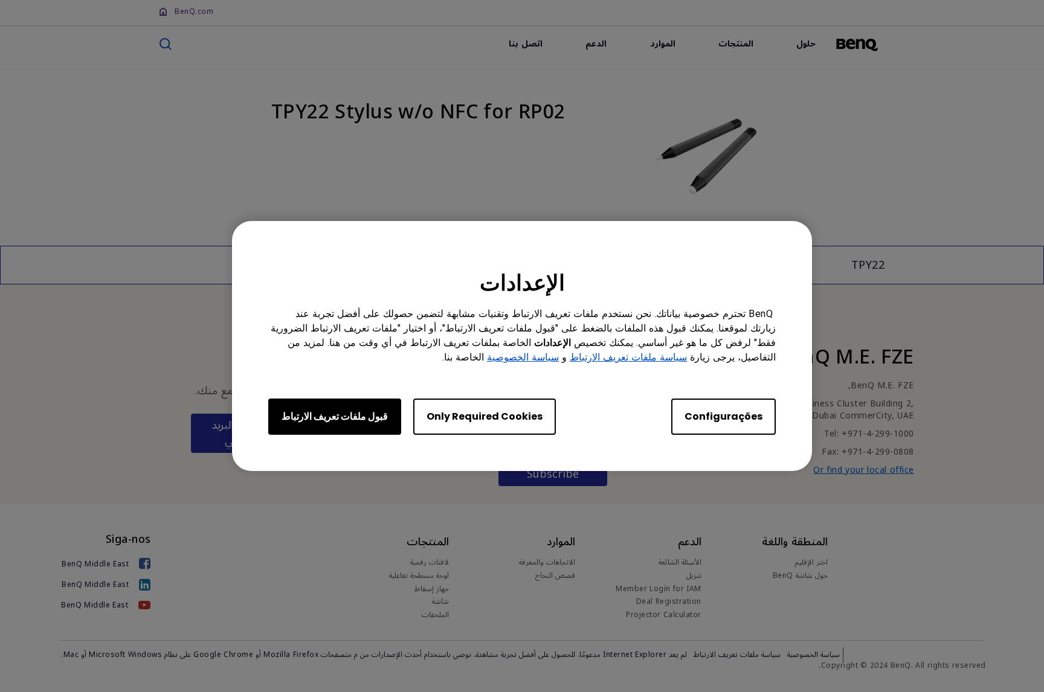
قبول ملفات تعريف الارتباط (335, 416)
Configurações (723, 416)
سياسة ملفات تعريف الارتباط (628, 357)
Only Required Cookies (485, 416)
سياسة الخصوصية (523, 357)
